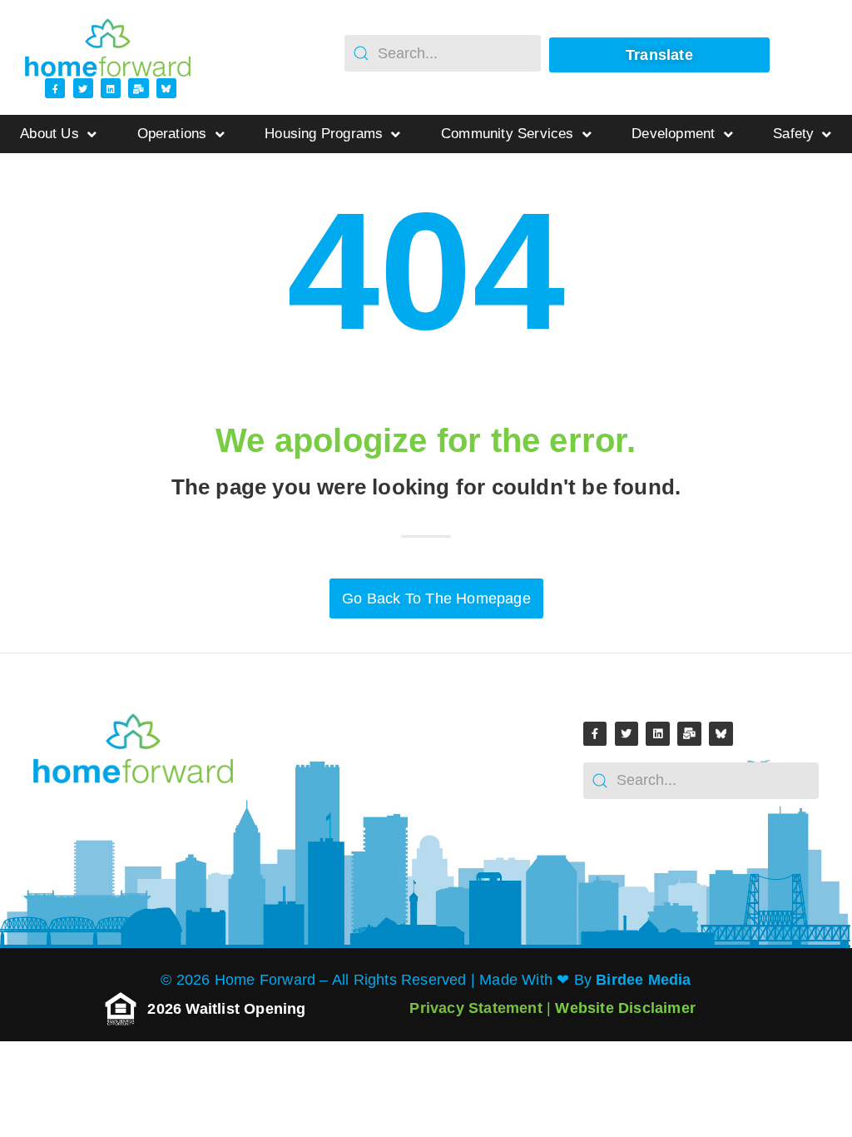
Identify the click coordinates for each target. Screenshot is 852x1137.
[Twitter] (83, 88)
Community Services (507, 134)
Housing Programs (324, 134)
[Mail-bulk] (138, 88)
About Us (49, 134)
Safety (793, 134)
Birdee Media (643, 979)
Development (673, 134)
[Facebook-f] (55, 88)
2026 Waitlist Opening (228, 1008)
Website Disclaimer (625, 1008)
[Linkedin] (111, 88)
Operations (172, 134)
